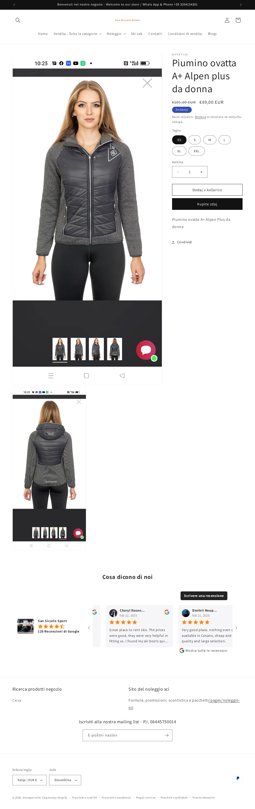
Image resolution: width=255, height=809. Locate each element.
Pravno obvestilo (203, 797)
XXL (197, 151)
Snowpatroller (32, 797)
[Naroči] (166, 735)
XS (179, 140)
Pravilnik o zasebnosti (116, 797)
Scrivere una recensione (204, 595)
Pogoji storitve (146, 797)
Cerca (16, 700)
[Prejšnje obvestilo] (14, 4)
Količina (178, 162)
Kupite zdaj (207, 204)
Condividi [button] (184, 242)
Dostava (200, 117)
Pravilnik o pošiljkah (174, 797)
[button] (17, 20)
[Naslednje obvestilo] (240, 4)
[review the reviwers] (154, 613)
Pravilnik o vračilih (84, 797)
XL (179, 151)
